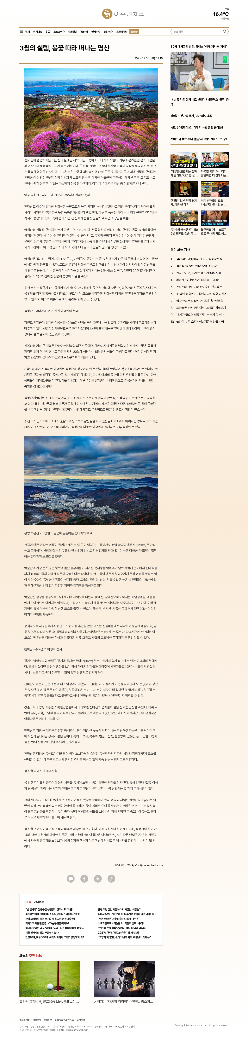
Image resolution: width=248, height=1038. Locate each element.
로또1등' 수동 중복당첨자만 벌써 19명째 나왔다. (122, 928)
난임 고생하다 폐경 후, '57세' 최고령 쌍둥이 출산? (50, 918)
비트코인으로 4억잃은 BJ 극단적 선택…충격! (121, 923)
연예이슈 (95, 31)
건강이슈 (108, 31)
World (84, 31)
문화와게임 (121, 31)
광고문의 (37, 1020)
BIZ (48, 31)
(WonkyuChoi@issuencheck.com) (145, 865)
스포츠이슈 (59, 31)
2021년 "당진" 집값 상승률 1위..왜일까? (118, 932)
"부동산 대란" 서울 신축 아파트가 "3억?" (118, 918)
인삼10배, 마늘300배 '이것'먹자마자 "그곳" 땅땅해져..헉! (54, 937)
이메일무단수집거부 (64, 1020)
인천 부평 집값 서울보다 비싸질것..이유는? (119, 909)
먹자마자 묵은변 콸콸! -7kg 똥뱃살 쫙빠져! (47, 923)
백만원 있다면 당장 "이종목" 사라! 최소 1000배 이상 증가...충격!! (54, 928)
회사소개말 (24, 1020)
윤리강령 (81, 1020)
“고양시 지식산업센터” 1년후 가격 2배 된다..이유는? (124, 937)
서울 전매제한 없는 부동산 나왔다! (42, 932)
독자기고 (48, 1020)
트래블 (134, 31)
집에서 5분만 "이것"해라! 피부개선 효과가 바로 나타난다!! (127, 914)
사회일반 (72, 31)
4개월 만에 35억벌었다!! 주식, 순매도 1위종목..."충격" (53, 914)
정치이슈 (37, 31)
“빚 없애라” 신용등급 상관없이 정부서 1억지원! (49, 909)
